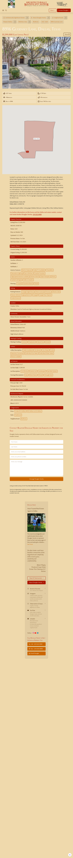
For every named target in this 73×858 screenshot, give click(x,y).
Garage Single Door (27, 291)
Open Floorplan (45, 276)
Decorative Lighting (17, 273)
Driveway (48, 291)
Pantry (54, 276)
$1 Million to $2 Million (34, 411)
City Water (45, 350)
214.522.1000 (37, 214)
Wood (36, 283)
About (52, 10)
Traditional (18, 415)
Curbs (52, 350)
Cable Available (27, 350)
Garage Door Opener (45, 295)
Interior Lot (33, 371)
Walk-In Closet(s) (28, 280)
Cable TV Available (38, 270)
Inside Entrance (15, 298)
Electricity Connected (17, 353)
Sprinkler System (52, 371)
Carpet (19, 283)
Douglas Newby (31, 505)
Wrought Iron (48, 375)
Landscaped (41, 371)
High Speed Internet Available (19, 276)
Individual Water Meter (46, 353)
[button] (36, 139)
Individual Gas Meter (32, 353)
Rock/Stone (33, 375)
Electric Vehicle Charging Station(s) (21, 295)
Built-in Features (26, 270)
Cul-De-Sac (24, 371)
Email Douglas (35, 653)
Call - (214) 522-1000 (36, 644)
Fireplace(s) (32, 342)
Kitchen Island (34, 276)
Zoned (48, 342)
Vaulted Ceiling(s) (16, 280)
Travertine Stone (27, 283)
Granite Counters (40, 273)
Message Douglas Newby (36, 479)
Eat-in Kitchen (29, 273)
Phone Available (16, 356)
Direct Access (39, 291)
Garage (35, 295)
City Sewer (37, 350)
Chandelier (49, 270)
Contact (63, 10)
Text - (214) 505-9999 (37, 649)
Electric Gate (56, 291)
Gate (26, 375)
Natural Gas (40, 342)
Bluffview (23, 419)
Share (66, 34)
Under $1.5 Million (20, 411)
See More (30, 544)
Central (24, 342)
